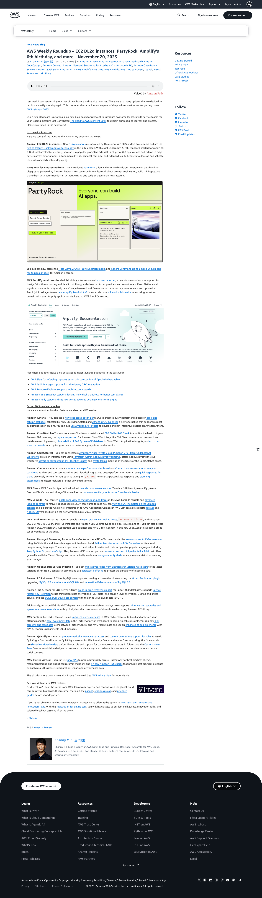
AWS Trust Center (89, 824)
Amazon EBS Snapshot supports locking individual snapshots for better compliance (77, 394)
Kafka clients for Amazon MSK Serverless (117, 543)
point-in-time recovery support (95, 589)
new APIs (72, 659)
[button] (51, 15)
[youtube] (227, 880)
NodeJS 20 (33, 511)
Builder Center (143, 810)
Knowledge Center (201, 831)
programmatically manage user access (83, 636)
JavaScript (56, 551)
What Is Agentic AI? (33, 824)
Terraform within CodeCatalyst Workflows (96, 456)
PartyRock (89, 167)
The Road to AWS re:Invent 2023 (88, 120)
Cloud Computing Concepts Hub (41, 831)
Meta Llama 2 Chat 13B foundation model (82, 268)
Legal (193, 858)
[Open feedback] (258, 449)
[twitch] (222, 880)
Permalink (32, 73)
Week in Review (43, 727)
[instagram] (216, 880)
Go (43, 551)
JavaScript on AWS (145, 851)
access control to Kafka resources (144, 539)
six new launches (106, 280)
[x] (199, 880)
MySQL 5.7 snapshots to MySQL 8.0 (59, 582)
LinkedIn (183, 122)
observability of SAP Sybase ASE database (80, 441)
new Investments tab (58, 620)
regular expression (67, 437)
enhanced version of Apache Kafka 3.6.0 (127, 551)
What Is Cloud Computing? (38, 817)
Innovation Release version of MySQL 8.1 (107, 582)
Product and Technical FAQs (95, 845)
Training (83, 817)
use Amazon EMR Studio (84, 425)
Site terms (40, 885)
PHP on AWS (142, 845)
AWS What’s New (101, 675)
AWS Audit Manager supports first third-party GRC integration (65, 384)
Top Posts (180, 68)
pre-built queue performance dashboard (87, 468)
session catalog (102, 690)
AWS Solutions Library (92, 831)
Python (37, 551)
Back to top (129, 865)
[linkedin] (210, 880)
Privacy (25, 885)
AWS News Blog (36, 44)
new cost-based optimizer (79, 417)
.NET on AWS (142, 824)
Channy (33, 717)
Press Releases (30, 858)
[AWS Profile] (249, 4)
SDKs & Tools (142, 817)
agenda (89, 690)
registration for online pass (71, 706)
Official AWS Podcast (186, 72)
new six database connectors (95, 488)
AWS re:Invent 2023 (38, 109)
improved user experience (86, 616)
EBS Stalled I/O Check (117, 433)
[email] (239, 880)
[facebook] (205, 880)
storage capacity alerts (109, 555)
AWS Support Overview (205, 838)
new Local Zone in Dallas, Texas (99, 519)
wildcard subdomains (119, 292)
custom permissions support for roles (130, 636)
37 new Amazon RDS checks (106, 663)
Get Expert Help (200, 845)
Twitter (182, 114)
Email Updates (186, 134)
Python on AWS (143, 831)
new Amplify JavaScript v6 (72, 292)
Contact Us (197, 810)
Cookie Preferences (62, 885)
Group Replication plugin (146, 578)
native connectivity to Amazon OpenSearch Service (111, 492)
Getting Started (183, 60)
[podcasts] (233, 880)
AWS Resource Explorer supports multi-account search (61, 389)
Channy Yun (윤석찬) (41, 61)
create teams (100, 460)
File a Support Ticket (203, 817)
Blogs (25, 851)
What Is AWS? (30, 810)
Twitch (182, 126)
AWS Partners (86, 858)
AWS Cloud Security (33, 838)
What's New (181, 64)
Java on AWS (142, 838)
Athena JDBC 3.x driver (105, 421)
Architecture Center (90, 838)
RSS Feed (183, 130)
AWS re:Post (181, 80)
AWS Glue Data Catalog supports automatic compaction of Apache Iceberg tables (76, 379)
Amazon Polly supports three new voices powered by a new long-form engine (74, 399)
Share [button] (47, 73)
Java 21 (150, 507)
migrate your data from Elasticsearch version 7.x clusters (116, 566)
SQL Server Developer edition (61, 597)
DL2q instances (77, 143)
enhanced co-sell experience (140, 624)
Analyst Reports (88, 851)
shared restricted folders (44, 644)
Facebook (183, 118)
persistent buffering (92, 570)
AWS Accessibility (201, 851)
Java (29, 551)
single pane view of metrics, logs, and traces (83, 499)
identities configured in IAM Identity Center (62, 460)
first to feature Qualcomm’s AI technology (50, 147)
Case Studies (182, 76)
